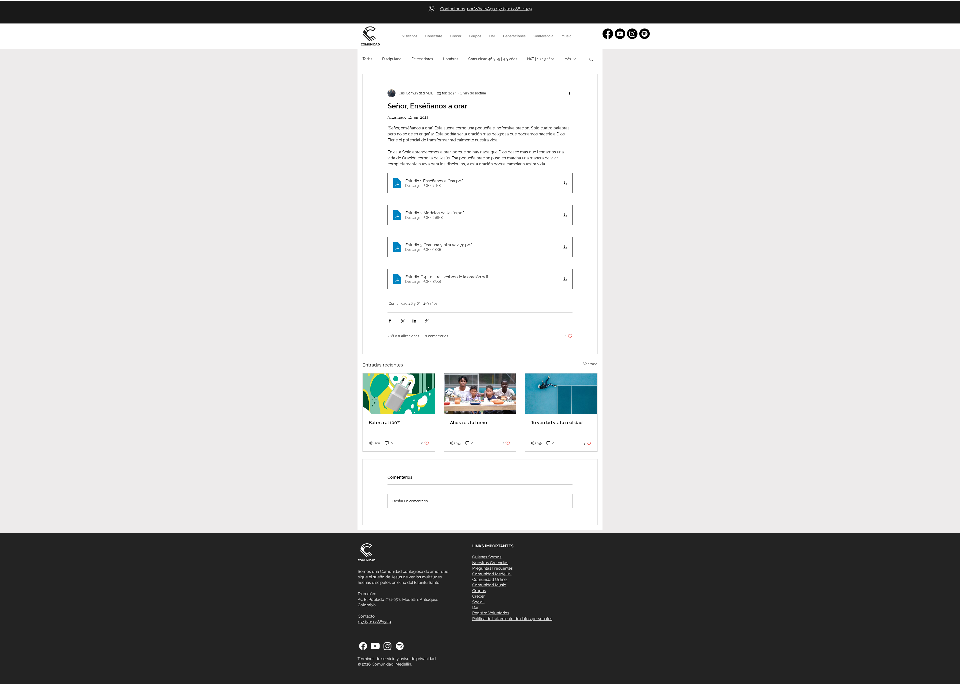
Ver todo (590, 364)
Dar (475, 607)
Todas (367, 59)
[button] (410, 36)
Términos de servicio (377, 658)
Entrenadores (422, 59)
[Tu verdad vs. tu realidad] (561, 393)
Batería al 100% (384, 422)
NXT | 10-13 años (540, 59)
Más (567, 59)
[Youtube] (620, 33)
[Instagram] (632, 33)
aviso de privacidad (418, 658)
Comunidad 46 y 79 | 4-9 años (492, 59)
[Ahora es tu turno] (480, 393)
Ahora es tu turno (468, 422)
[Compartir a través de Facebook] (390, 320)
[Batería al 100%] (399, 393)
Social (478, 602)
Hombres (450, 59)
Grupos (479, 590)
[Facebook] (607, 33)
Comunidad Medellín (492, 574)
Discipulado (392, 59)
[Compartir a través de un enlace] (426, 320)
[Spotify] (644, 33)
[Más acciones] (569, 93)
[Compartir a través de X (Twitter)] (402, 320)
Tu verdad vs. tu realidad (556, 422)
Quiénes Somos (487, 557)
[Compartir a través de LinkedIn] (414, 320)
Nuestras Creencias (490, 562)
